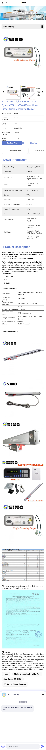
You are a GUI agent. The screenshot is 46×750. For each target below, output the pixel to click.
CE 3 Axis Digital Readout (15, 684)
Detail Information (15, 151)
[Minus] (42, 694)
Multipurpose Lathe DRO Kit (26, 674)
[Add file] (3, 746)
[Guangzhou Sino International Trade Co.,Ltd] (24, 3)
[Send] (43, 746)
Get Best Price (12, 143)
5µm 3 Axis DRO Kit (12, 679)
